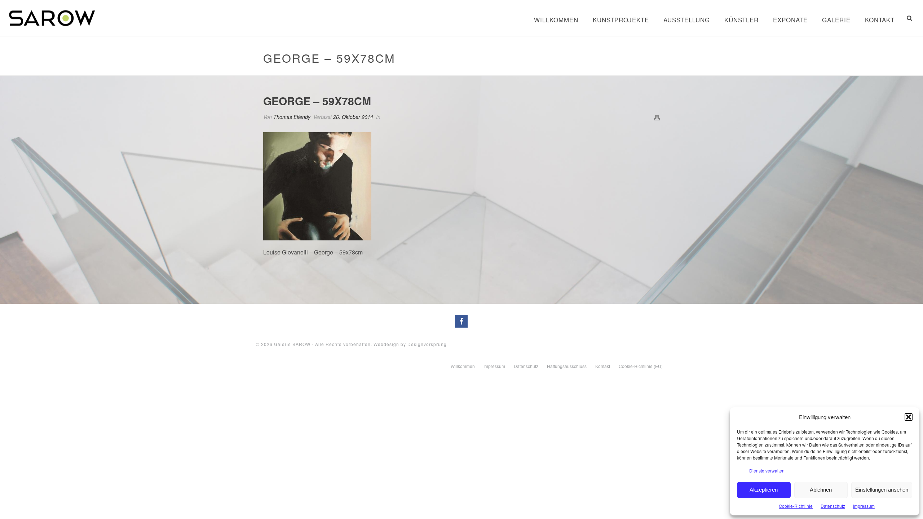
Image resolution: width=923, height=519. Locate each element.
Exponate (790, 19)
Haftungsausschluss (567, 366)
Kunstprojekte (621, 19)
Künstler (741, 19)
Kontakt (880, 19)
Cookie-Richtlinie (796, 506)
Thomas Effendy (291, 116)
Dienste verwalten (767, 470)
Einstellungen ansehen (881, 490)
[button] (908, 417)
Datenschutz (833, 506)
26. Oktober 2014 (353, 116)
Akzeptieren (764, 490)
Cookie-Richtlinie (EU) (641, 366)
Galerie (836, 19)
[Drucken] (657, 117)
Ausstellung (686, 19)
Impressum (864, 506)
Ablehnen (821, 490)
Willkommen (556, 19)
